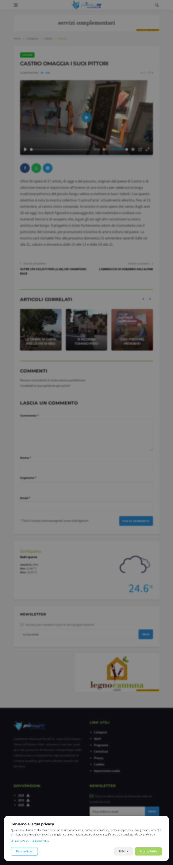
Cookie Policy (42, 840)
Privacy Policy (21, 840)
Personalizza (24, 851)
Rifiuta (123, 851)
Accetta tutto (148, 851)
